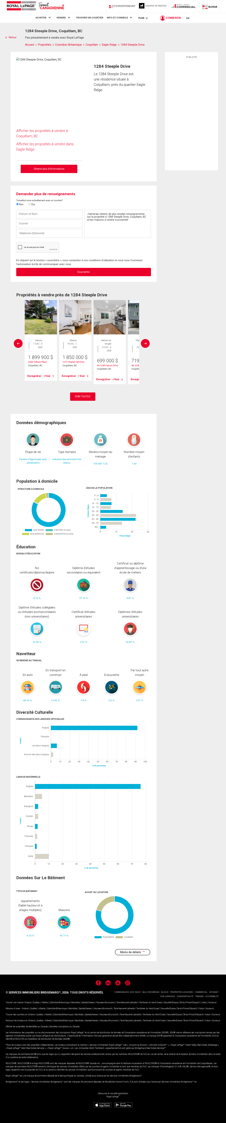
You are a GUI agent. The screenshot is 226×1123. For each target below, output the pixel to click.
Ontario (27, 1002)
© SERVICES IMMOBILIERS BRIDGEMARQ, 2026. (37, 992)
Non (21, 204)
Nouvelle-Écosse (171, 1002)
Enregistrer (34, 376)
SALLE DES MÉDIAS (150, 992)
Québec (36, 1002)
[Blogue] (210, 6)
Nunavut (212, 1002)
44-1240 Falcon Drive (107, 365)
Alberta (44, 1002)
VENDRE (61, 17)
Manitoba (75, 1002)
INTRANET (214, 992)
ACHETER (40, 17)
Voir (47, 376)
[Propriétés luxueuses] (153, 6)
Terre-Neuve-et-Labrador (127, 1002)
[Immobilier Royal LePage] (35, 6)
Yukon (204, 1002)
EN (187, 18)
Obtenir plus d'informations (49, 168)
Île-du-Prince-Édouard (189, 1002)
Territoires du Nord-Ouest (150, 1002)
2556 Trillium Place (37, 362)
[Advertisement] (191, 114)
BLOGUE (164, 992)
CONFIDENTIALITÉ (185, 996)
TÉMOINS (199, 996)
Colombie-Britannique (59, 1002)
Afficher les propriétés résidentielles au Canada (27, 1026)
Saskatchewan (88, 1002)
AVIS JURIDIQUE (167, 996)
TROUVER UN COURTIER (89, 17)
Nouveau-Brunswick (105, 1002)
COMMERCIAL (201, 992)
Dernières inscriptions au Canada (64, 1026)
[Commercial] (184, 6)
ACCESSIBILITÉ (212, 996)
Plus (141, 18)
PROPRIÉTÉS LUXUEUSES (181, 992)
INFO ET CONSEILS (117, 17)
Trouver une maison (15, 1002)
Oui (33, 204)
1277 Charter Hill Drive (73, 362)
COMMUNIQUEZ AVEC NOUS (127, 992)
